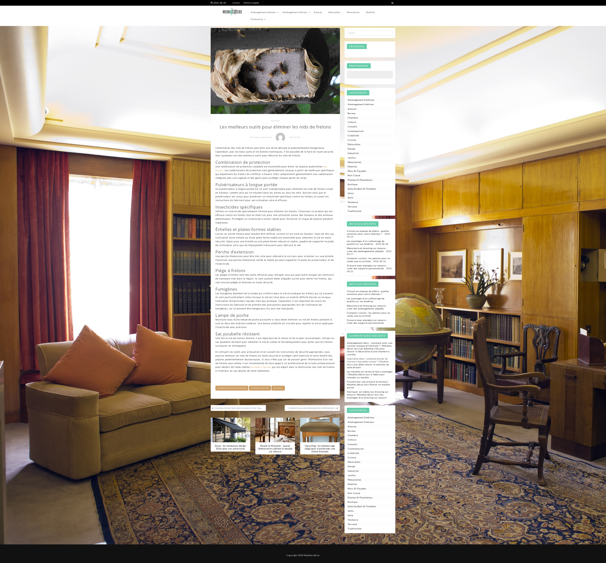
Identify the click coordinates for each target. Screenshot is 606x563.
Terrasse (352, 206)
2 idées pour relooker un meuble (366, 376)
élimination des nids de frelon (231, 388)
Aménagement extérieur (263, 12)
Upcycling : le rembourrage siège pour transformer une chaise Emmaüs (320, 448)
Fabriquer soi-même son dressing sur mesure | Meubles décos (368, 393)
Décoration (334, 12)
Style (350, 197)
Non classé (354, 175)
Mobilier (370, 12)
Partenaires (257, 19)
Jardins (352, 157)
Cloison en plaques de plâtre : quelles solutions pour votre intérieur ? (368, 232)
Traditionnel (355, 211)
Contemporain (356, 131)
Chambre (353, 117)
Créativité (353, 135)
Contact (236, 3)
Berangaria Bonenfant (261, 137)
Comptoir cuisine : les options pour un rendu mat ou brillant (368, 259)
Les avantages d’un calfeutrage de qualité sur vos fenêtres (365, 242)
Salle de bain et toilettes (362, 188)
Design (351, 148)
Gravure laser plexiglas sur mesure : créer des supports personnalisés (367, 267)
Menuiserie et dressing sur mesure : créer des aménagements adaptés (367, 249)
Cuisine (352, 140)
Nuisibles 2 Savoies (260, 367)
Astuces (318, 12)
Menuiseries (353, 12)
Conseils (352, 126)
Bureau (352, 113)
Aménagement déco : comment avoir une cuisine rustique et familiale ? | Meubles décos (369, 346)
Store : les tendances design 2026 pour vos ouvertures (230, 447)
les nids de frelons (260, 388)
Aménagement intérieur (295, 12)
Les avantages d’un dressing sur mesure (367, 396)
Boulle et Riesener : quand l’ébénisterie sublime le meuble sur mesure (275, 448)
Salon (351, 193)
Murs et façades (357, 171)
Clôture (352, 122)
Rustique (353, 184)
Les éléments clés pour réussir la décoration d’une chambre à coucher (368, 351)
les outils (278, 388)
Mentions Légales (251, 3)
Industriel (353, 153)
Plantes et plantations (360, 180)
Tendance (353, 202)
